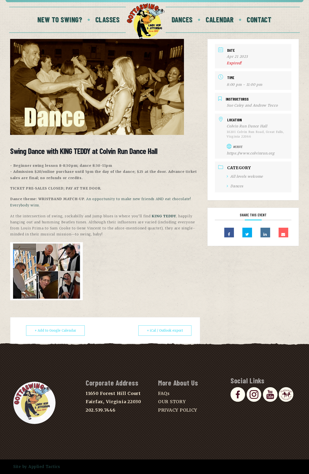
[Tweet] (247, 232)
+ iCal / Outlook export (165, 330)
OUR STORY (172, 401)
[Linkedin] (265, 232)
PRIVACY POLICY (177, 410)
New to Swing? (59, 19)
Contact (259, 19)
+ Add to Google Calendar (55, 330)
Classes (107, 19)
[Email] (283, 232)
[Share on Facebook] (229, 232)
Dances (182, 19)
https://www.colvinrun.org (250, 153)
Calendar (220, 19)
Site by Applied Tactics (36, 466)
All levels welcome (246, 176)
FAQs (164, 393)
